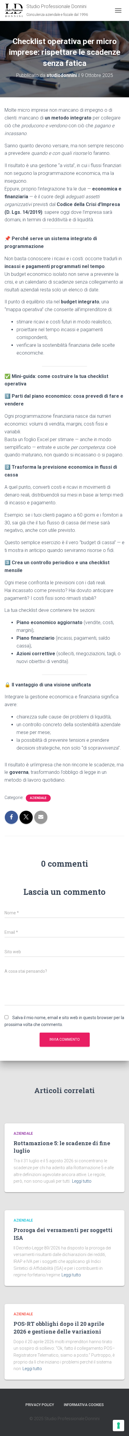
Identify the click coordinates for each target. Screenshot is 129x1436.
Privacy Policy (40, 1405)
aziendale (38, 798)
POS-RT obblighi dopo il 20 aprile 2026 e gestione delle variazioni (59, 1327)
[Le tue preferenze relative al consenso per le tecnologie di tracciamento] (118, 1425)
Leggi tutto (82, 1181)
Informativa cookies (84, 1405)
